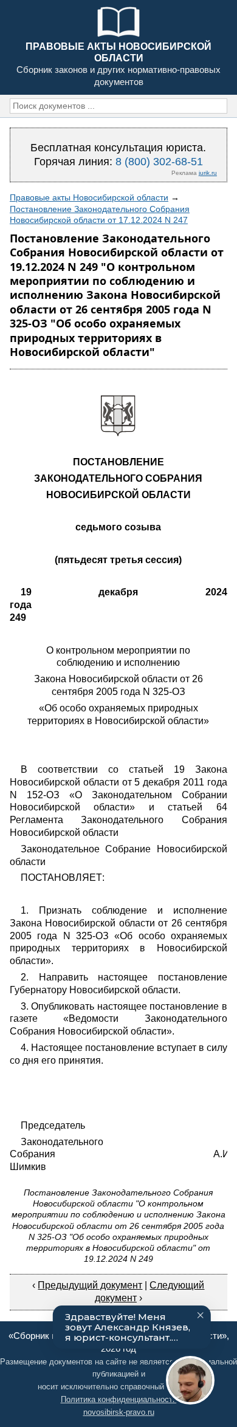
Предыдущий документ (90, 1285)
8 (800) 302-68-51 (159, 162)
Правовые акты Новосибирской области (89, 197)
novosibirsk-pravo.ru (118, 1412)
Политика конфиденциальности (119, 1399)
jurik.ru (208, 172)
